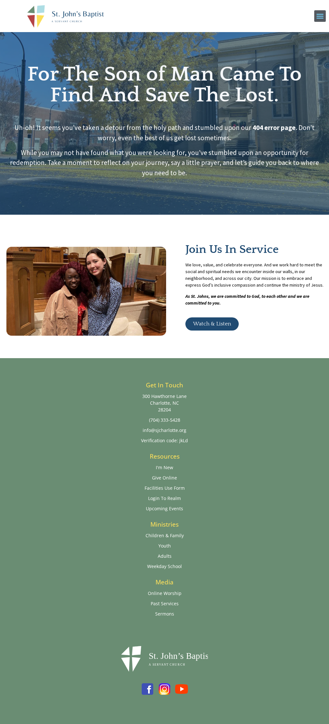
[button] (320, 16)
